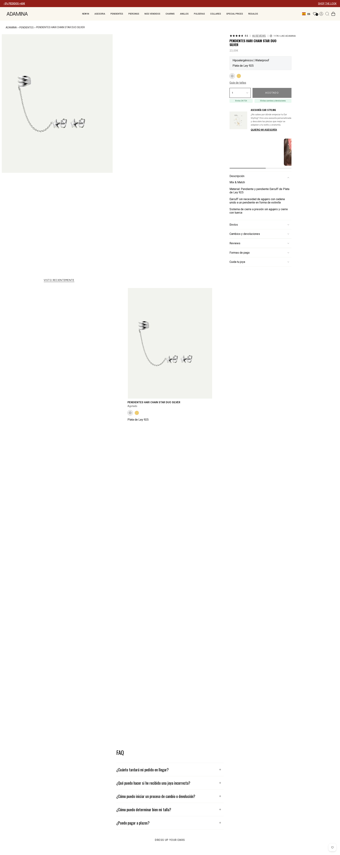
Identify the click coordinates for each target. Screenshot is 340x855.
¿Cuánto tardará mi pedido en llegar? (142, 769)
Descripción (237, 176)
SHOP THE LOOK (327, 3)
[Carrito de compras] (333, 14)
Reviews (235, 243)
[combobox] (306, 13)
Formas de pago (240, 252)
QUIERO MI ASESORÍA (264, 129)
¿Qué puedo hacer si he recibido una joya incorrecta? (153, 783)
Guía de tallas (238, 82)
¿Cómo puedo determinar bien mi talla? (143, 809)
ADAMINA (11, 27)
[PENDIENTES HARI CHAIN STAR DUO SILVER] (170, 343)
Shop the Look (220, 38)
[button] (86, 14)
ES (308, 14)
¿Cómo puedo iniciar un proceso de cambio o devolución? (155, 796)
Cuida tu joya (237, 262)
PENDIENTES (26, 27)
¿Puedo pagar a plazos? (132, 823)
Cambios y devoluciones (245, 234)
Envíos (234, 224)
